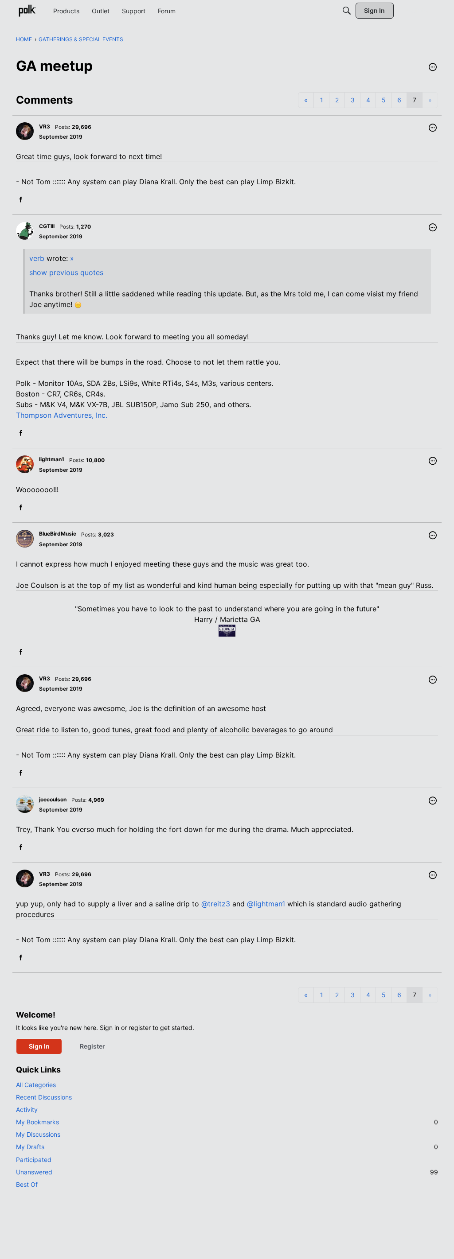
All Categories (36, 1084)
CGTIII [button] (47, 226)
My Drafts (227, 1146)
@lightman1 (266, 903)
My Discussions (38, 1134)
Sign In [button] (39, 1046)
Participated (33, 1159)
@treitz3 (215, 903)
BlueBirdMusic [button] (57, 533)
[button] (432, 68)
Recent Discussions (44, 1097)
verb (36, 258)
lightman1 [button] (51, 459)
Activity (27, 1109)
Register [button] (92, 1046)
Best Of (27, 1184)
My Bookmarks (227, 1122)
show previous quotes (66, 272)
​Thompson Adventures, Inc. (61, 415)
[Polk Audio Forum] (27, 11)
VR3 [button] (44, 126)
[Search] (347, 11)
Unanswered (227, 1172)
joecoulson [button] (53, 799)
